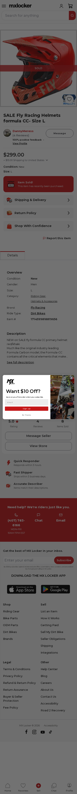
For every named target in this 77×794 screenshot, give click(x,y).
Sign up (26, 408)
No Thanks (26, 414)
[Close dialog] (71, 377)
